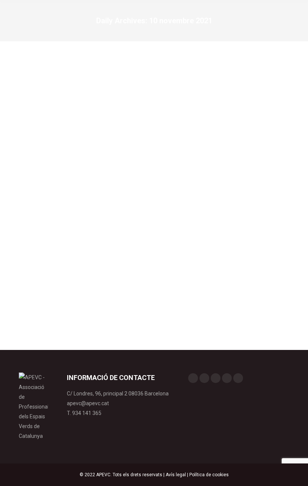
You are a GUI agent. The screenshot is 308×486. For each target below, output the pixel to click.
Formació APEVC (74, 265)
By (112, 265)
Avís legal (176, 474)
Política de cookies (209, 474)
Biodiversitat (41, 265)
